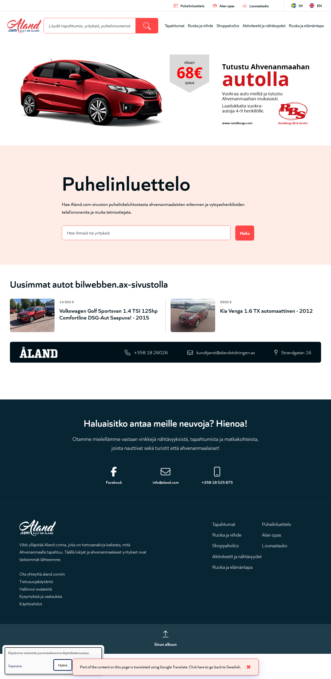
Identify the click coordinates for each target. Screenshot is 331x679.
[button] (30, 665)
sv (301, 5)
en (319, 5)
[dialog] (53, 661)
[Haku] (147, 25)
